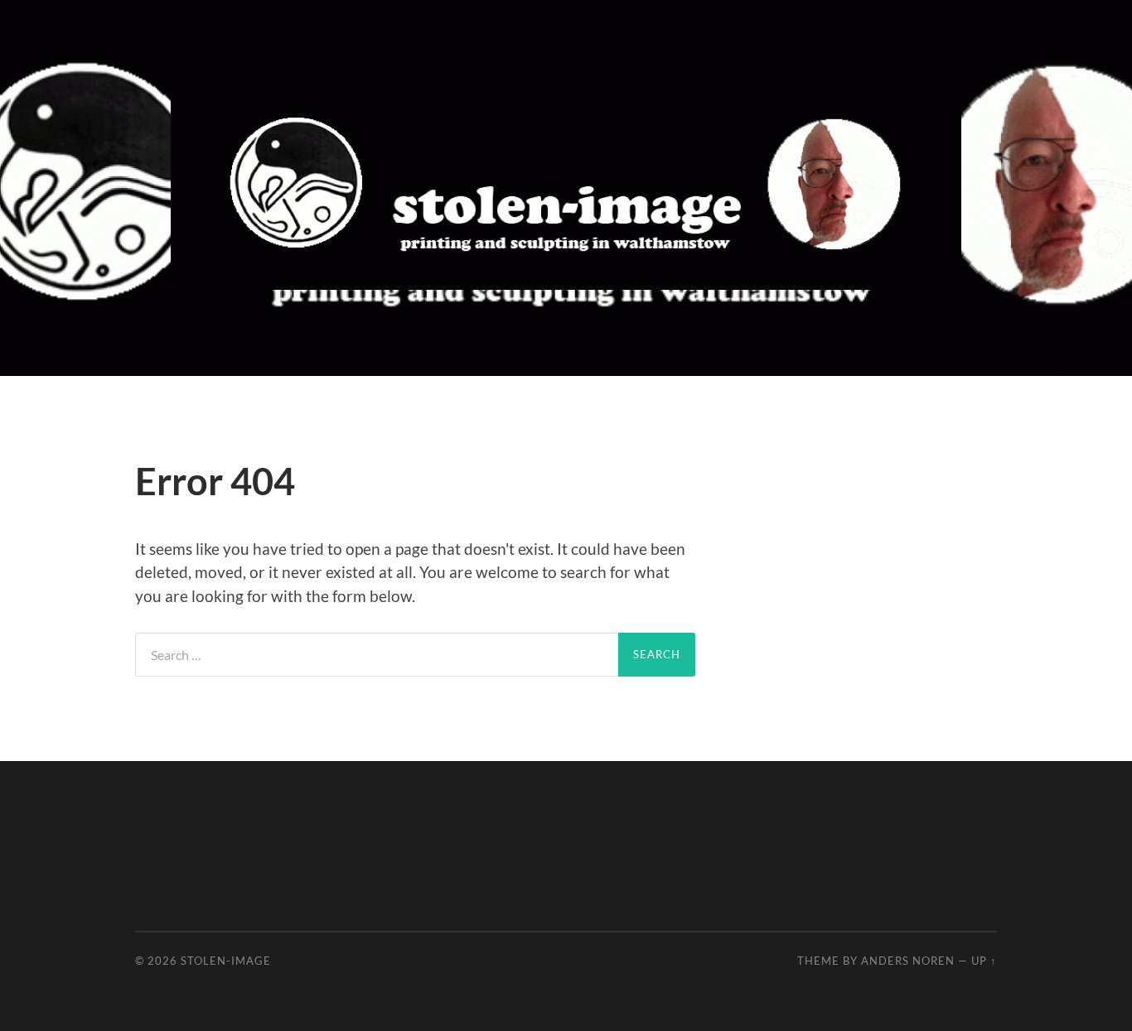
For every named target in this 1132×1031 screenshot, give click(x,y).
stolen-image (226, 960)
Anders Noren (908, 960)
